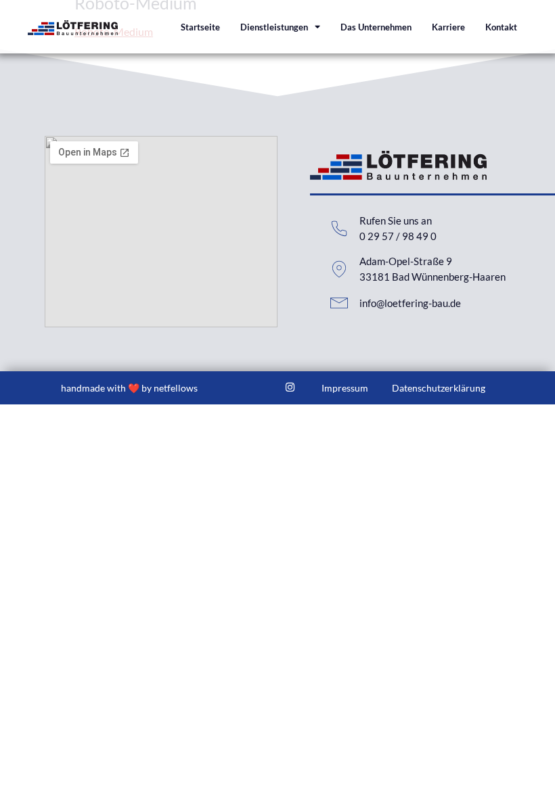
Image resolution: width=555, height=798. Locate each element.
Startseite (200, 27)
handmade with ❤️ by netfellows (129, 388)
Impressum (344, 388)
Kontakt (501, 27)
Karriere (448, 27)
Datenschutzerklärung (438, 388)
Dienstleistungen (274, 27)
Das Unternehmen (376, 27)
